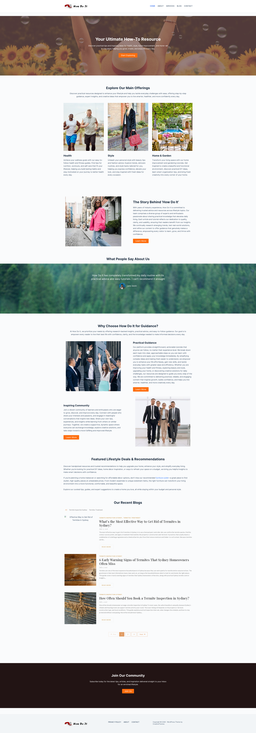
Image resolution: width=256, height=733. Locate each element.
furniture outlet (162, 478)
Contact (188, 6)
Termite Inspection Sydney (111, 518)
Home (152, 6)
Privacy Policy (114, 722)
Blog (179, 6)
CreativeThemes (158, 724)
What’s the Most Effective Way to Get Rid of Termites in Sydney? (139, 523)
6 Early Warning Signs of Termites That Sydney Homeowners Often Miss (144, 561)
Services (170, 6)
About (161, 6)
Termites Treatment (131, 518)
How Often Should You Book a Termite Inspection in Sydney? (144, 598)
